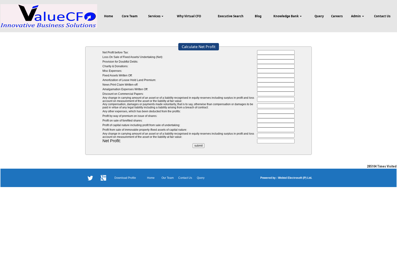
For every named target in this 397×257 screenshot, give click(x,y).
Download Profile (125, 177)
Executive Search (231, 16)
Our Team (168, 177)
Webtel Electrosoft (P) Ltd (294, 177)
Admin (356, 16)
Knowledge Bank (286, 16)
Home (108, 16)
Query (319, 16)
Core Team (130, 16)
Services (154, 16)
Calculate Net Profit (199, 46)
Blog (258, 16)
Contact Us (382, 16)
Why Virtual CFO (189, 16)
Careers (337, 16)
